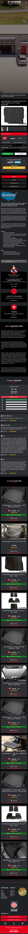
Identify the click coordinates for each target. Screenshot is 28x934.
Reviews (14, 180)
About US (12, 890)
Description (14, 176)
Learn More (17, 162)
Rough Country (23, 150)
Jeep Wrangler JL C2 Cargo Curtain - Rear (14, 541)
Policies (11, 893)
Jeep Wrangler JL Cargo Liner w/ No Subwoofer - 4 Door (14, 647)
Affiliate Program (4, 897)
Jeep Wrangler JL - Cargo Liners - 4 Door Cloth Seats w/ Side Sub (14, 717)
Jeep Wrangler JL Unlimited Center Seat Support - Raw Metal (14, 683)
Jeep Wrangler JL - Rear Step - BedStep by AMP (14, 754)
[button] (25, 115)
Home (2, 890)
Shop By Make (4, 898)
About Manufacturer (14, 186)
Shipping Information (3, 895)
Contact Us (12, 891)
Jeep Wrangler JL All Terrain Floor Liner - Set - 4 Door (14, 611)
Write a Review (14, 397)
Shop (2, 891)
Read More (13, 300)
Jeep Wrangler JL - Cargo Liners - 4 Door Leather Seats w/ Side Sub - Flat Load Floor (14, 790)
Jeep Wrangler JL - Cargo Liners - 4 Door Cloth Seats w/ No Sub (14, 505)
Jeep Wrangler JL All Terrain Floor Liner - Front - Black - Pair (14, 860)
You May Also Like (14, 183)
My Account (12, 894)
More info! (24, 145)
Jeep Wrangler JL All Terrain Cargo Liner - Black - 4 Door (14, 575)
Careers (11, 895)
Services (2, 893)
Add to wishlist (20, 153)
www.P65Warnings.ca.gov (10, 262)
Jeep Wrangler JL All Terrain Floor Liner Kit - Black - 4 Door (14, 824)
